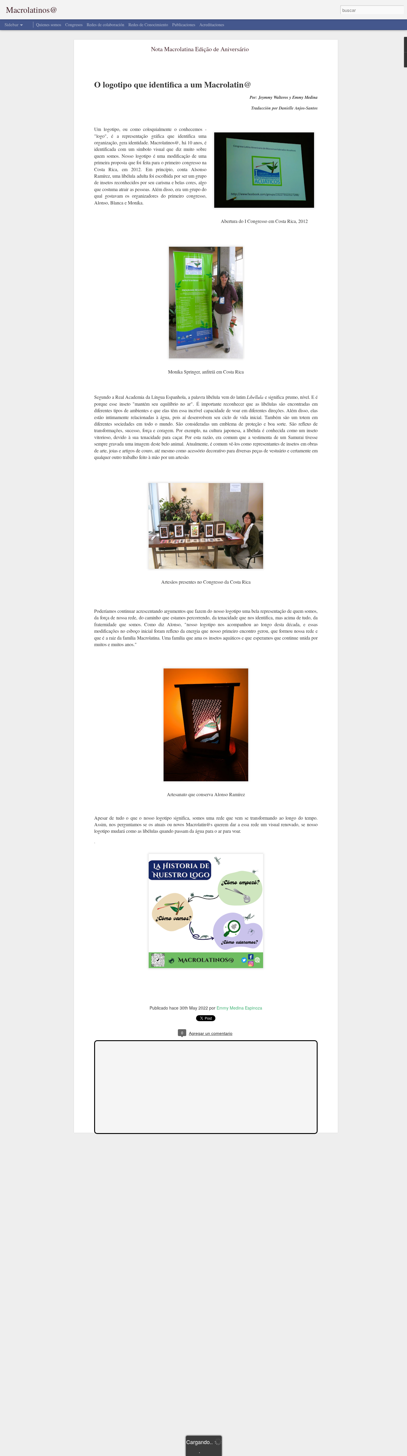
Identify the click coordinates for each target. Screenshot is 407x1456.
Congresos (74, 24)
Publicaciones (183, 24)
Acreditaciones (211, 24)
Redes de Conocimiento (148, 24)
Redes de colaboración (106, 24)
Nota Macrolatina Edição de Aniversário (200, 49)
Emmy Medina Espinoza (239, 1008)
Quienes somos (48, 24)
